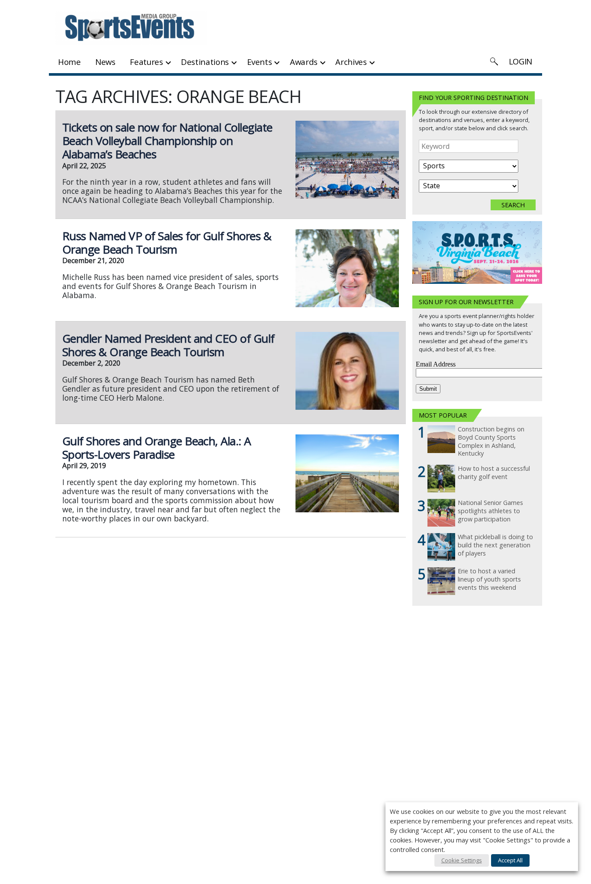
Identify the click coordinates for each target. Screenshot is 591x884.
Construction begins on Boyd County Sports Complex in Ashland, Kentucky (491, 441)
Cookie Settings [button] (461, 860)
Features (146, 61)
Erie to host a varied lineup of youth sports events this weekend (489, 579)
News (105, 61)
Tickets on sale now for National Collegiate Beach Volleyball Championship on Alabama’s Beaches (167, 140)
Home (69, 61)
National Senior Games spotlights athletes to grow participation (490, 511)
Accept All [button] (510, 860)
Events (259, 61)
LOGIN (520, 61)
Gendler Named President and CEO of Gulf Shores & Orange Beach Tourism (168, 345)
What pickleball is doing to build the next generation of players (495, 545)
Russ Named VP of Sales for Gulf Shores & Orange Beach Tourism (166, 242)
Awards (304, 61)
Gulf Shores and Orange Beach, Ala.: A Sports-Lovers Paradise (156, 447)
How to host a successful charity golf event (494, 473)
